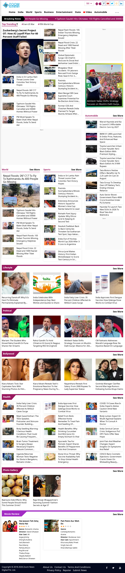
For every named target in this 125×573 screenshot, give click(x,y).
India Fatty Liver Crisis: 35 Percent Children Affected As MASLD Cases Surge (77, 300)
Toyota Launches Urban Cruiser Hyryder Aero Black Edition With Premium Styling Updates (111, 150)
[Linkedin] (121, 3)
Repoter (67, 570)
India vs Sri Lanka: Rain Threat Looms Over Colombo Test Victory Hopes (26, 81)
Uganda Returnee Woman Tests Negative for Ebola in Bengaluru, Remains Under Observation (27, 458)
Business (49, 12)
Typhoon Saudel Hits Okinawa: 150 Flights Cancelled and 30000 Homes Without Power (26, 107)
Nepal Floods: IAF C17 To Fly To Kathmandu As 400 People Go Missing (27, 93)
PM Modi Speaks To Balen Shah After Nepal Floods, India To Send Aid (27, 121)
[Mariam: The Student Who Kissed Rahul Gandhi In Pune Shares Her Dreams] (15, 326)
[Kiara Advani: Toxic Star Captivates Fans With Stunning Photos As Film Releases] (15, 369)
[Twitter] (112, 3)
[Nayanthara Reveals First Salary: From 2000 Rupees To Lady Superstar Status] (78, 369)
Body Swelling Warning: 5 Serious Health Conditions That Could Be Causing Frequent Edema (27, 432)
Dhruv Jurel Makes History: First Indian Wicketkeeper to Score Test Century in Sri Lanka (68, 255)
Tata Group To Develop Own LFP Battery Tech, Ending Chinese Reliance (110, 186)
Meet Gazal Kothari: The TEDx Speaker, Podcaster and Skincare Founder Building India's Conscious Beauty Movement (27, 420)
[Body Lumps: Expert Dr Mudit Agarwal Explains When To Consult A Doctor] (91, 418)
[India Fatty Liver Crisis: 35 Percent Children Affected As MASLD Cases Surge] (78, 283)
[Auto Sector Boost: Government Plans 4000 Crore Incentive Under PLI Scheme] (91, 197)
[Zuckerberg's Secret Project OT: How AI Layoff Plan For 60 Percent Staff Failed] (30, 56)
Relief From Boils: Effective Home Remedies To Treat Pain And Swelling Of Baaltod (69, 420)
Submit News (80, 570)
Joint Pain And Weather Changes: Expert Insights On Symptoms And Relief (110, 445)
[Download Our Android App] (96, 3)
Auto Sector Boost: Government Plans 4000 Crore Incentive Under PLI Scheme (111, 198)
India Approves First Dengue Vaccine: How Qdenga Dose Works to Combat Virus (109, 300)
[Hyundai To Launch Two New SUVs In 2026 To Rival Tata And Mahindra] (91, 209)
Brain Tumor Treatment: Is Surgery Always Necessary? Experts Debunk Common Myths (27, 445)
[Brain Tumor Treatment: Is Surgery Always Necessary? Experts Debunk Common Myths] (8, 444)
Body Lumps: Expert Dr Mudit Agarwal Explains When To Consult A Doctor (110, 420)
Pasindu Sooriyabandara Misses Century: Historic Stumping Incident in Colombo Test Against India (69, 84)
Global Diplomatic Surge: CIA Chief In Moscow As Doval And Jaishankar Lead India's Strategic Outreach (68, 59)
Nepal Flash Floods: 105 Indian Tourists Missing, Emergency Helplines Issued (69, 34)
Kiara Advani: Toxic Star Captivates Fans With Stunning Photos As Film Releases (13, 386)
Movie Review (11, 513)
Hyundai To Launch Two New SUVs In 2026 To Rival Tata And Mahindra (111, 211)
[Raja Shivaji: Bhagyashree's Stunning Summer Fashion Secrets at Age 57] (47, 485)
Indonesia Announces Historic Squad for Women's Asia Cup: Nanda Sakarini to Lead (68, 205)
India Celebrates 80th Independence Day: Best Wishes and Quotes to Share (46, 300)
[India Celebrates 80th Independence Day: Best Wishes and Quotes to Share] (47, 283)
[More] (117, 11)
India (20, 12)
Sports (38, 12)
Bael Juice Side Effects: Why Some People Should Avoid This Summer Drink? (14, 503)
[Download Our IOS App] (100, 3)
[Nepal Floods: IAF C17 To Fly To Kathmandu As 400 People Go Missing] (8, 93)
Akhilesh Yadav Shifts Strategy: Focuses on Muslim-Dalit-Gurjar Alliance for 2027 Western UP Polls (77, 343)
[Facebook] (103, 3)
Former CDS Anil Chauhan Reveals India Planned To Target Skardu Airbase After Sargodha (68, 109)
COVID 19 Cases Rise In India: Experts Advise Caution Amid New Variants (110, 407)
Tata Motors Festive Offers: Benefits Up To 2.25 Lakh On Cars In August (110, 174)
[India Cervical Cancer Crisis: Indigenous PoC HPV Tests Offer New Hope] (91, 431)
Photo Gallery (10, 470)
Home (12, 12)
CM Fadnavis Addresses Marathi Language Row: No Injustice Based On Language (109, 343)
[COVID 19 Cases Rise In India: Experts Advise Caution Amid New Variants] (91, 406)
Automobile (100, 12)
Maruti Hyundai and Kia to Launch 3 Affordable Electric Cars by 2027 (110, 124)
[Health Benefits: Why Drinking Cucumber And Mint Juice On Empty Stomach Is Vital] (49, 431)
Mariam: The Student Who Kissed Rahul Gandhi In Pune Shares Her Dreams (15, 343)
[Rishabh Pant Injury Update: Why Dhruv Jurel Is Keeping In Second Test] (49, 216)
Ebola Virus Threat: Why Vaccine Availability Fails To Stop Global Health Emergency (69, 458)
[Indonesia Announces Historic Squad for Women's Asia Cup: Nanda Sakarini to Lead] (49, 203)
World (29, 12)
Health (6, 396)
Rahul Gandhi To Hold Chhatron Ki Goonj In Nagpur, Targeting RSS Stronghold (46, 343)
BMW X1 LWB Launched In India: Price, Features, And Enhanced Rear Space (111, 138)
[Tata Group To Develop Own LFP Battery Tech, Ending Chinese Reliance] (91, 185)
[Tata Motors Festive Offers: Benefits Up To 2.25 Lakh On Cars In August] (91, 173)
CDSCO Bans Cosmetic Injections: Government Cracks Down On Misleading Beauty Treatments (110, 458)
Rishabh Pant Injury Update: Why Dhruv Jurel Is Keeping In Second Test (67, 217)
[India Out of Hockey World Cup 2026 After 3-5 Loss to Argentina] (49, 241)
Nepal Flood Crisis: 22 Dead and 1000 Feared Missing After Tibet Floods (68, 46)
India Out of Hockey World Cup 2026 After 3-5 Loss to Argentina (69, 241)
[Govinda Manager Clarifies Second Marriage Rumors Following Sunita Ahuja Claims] (109, 369)
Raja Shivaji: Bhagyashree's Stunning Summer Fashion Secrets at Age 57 (45, 503)
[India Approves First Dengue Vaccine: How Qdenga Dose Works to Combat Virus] (109, 283)
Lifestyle (7, 267)
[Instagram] (117, 3)
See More (35, 169)
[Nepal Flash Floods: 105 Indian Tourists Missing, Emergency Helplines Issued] (49, 32)
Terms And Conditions (79, 567)
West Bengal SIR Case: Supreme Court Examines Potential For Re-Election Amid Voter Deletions (68, 97)
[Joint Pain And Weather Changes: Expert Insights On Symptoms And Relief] (91, 444)
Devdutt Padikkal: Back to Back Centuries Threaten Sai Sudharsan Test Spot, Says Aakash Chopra (69, 230)
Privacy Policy (54, 570)
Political (7, 310)
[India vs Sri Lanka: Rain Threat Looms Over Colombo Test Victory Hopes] (8, 79)
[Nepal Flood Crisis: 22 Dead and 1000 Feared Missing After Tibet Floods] (49, 45)
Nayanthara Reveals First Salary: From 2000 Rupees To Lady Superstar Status (77, 386)
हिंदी (88, 3)
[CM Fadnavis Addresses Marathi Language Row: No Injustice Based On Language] (109, 326)
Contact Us (60, 567)
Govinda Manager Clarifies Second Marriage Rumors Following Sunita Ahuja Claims (109, 386)
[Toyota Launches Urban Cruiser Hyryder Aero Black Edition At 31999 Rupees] (91, 161)
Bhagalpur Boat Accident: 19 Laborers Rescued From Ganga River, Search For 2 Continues (68, 72)
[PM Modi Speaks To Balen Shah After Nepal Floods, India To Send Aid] (8, 119)
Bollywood (8, 353)
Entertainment (64, 12)
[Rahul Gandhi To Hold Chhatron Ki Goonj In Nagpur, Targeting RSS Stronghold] (47, 326)
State (78, 12)
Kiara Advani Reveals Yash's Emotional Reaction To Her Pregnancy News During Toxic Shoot (47, 386)
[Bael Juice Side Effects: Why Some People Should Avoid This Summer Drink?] (15, 485)
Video (88, 12)
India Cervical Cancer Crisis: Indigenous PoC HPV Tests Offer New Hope (110, 432)
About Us (48, 567)
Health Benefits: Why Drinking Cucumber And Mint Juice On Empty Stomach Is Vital (68, 432)
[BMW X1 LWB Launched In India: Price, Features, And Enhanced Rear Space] (91, 136)
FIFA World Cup (46, 24)
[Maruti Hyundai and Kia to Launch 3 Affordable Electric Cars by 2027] (91, 124)
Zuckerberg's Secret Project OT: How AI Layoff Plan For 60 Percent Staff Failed (20, 33)
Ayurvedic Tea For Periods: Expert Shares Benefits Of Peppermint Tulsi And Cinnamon (69, 445)
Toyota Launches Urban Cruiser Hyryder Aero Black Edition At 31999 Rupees (111, 162)
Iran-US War (28, 24)
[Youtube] (108, 3)
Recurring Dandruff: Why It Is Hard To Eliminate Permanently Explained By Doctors (15, 300)
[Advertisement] (42, 148)
